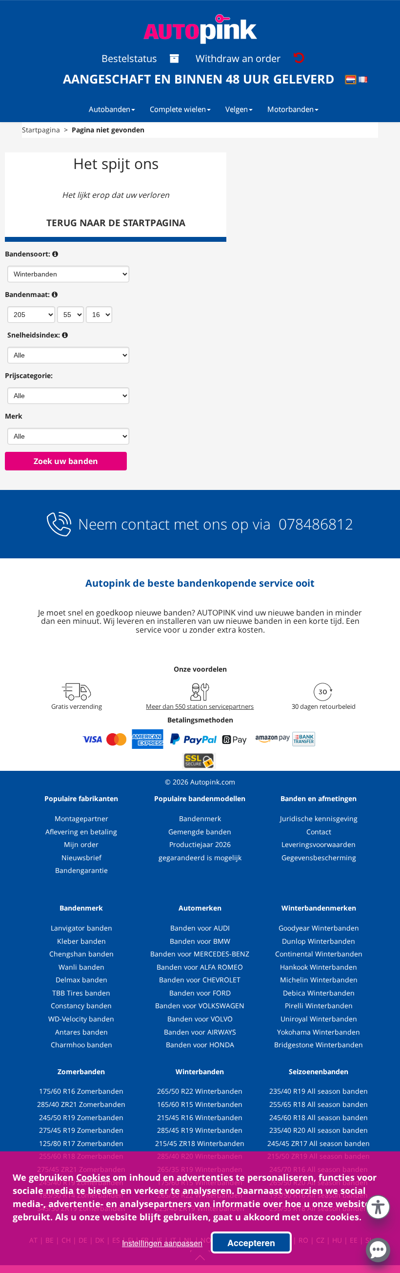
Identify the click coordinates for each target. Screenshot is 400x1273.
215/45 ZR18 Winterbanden (199, 1143)
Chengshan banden (81, 953)
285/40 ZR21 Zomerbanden (81, 1104)
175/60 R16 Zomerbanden (81, 1091)
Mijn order (81, 844)
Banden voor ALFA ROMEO (200, 967)
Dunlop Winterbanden (318, 941)
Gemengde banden (199, 831)
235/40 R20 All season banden (318, 1130)
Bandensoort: (27, 253)
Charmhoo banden (81, 1044)
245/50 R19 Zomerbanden (81, 1117)
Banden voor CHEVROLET (199, 979)
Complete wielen (178, 109)
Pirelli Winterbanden (319, 1005)
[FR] (366, 81)
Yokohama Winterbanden (318, 1032)
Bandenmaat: (27, 294)
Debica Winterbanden (319, 992)
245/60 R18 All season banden (318, 1117)
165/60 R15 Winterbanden (199, 1104)
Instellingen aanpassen (162, 1243)
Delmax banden (81, 979)
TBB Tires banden (81, 992)
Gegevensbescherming (318, 857)
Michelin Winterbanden (319, 979)
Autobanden (109, 109)
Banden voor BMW (200, 941)
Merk (13, 416)
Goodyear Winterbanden (319, 928)
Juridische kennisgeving (319, 818)
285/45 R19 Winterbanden (199, 1130)
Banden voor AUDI (200, 928)
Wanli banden (81, 967)
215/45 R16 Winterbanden (199, 1117)
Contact (318, 831)
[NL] (354, 81)
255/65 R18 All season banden (318, 1104)
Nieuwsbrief (81, 857)
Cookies (93, 1177)
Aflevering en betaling (81, 831)
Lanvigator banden (81, 928)
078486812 (314, 524)
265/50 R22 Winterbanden (199, 1091)
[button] (378, 1205)
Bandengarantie (81, 870)
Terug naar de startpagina (115, 222)
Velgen (236, 109)
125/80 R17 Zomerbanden (81, 1143)
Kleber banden (81, 941)
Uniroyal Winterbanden (318, 1018)
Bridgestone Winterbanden (318, 1044)
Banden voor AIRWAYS (200, 1032)
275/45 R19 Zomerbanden (81, 1130)
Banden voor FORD (200, 992)
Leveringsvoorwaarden (318, 844)
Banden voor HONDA (200, 1044)
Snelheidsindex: (33, 334)
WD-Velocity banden (81, 1018)
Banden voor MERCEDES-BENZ (199, 953)
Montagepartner (81, 818)
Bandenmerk (200, 818)
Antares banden (81, 1032)
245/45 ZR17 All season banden (318, 1143)
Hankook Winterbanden (318, 967)
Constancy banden (81, 1005)
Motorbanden (290, 109)
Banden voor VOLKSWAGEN (199, 1005)
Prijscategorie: (29, 375)
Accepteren (251, 1242)
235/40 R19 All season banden (318, 1091)
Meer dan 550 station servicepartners (200, 706)
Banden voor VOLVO (200, 1018)
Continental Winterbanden (318, 953)
